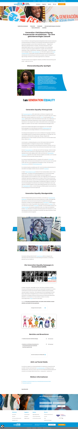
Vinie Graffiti (36, 205)
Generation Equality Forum (28, 114)
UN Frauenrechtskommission (16, 418)
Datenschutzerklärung (60, 399)
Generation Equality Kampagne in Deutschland (52, 26)
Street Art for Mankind (25, 207)
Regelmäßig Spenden (36, 414)
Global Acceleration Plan (47, 128)
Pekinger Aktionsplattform (36, 51)
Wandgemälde (39, 26)
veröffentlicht (46, 168)
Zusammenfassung (25, 164)
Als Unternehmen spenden (37, 418)
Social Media (44, 27)
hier (30, 139)
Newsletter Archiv (15, 420)
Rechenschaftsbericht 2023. (37, 164)
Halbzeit (50, 159)
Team (45, 418)
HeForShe (13, 416)
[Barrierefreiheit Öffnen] (2, 426)
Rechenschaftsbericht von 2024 (30, 171)
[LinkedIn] (62, 418)
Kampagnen (26, 416)
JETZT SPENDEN (61, 4)
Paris (42, 117)
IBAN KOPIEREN (51, 424)
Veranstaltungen (26, 414)
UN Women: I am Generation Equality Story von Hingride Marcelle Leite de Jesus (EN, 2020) (37, 381)
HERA (27, 208)
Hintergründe (32, 26)
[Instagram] (59, 418)
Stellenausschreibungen (48, 420)
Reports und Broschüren (36, 27)
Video (31, 298)
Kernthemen (14, 414)
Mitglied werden (26, 418)
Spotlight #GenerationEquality (23, 26)
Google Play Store (40, 256)
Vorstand (45, 416)
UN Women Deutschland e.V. (48, 414)
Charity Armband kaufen (36, 416)
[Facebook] (60, 418)
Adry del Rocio (46, 202)
